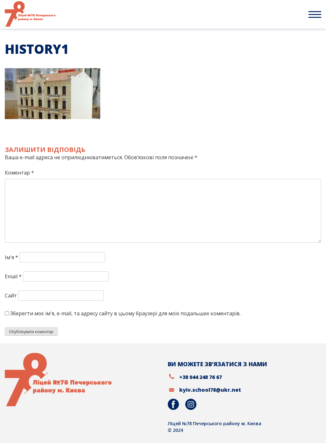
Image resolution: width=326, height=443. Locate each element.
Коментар (19, 172)
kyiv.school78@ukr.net (210, 389)
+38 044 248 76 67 (200, 377)
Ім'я (11, 257)
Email (13, 276)
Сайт (11, 295)
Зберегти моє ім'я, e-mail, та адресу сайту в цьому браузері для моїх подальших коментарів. (125, 313)
